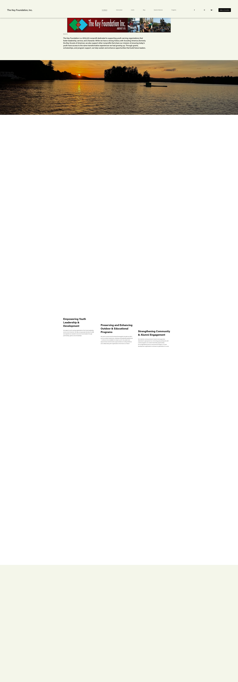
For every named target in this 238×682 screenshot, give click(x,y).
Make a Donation (225, 10)
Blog (144, 10)
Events (132, 10)
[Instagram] (204, 10)
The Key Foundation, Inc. (19, 10)
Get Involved (119, 10)
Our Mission (104, 10)
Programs (173, 10)
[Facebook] (194, 10)
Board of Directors (158, 10)
